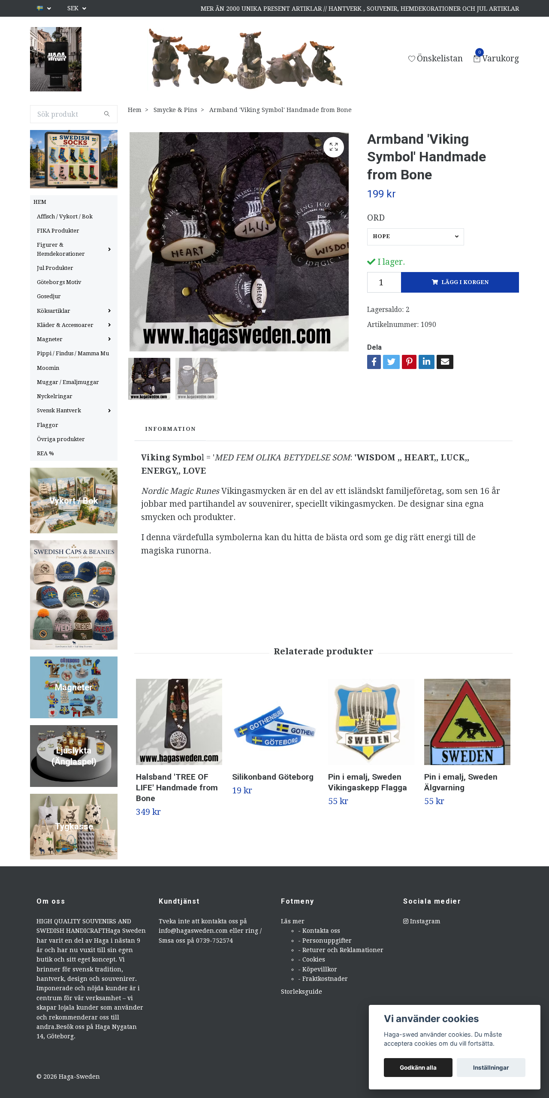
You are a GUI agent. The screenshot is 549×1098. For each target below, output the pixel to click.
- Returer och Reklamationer (340, 950)
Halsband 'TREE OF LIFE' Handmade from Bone (177, 787)
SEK (73, 8)
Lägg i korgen (465, 282)
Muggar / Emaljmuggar (68, 382)
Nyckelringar (54, 396)
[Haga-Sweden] (55, 59)
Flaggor (47, 425)
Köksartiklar (53, 311)
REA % (45, 453)
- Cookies (311, 959)
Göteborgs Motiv (59, 282)
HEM (39, 202)
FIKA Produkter (58, 230)
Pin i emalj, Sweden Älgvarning (461, 782)
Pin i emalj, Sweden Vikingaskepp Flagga (367, 782)
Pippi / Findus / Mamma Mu (73, 353)
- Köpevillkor (317, 969)
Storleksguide (301, 991)
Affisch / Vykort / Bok (65, 216)
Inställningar (491, 1067)
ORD (376, 218)
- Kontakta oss (319, 930)
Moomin (48, 368)
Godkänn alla (418, 1067)
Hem (135, 109)
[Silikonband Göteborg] (275, 722)
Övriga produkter (61, 439)
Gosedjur (49, 296)
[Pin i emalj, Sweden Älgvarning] (467, 722)
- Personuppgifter (325, 940)
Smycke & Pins (175, 109)
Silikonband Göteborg (273, 777)
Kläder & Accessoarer (65, 325)
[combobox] (415, 236)
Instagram (424, 921)
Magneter (50, 339)
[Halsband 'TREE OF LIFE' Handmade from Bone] (179, 722)
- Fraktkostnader (323, 978)
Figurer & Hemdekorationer (61, 249)
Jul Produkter (55, 268)
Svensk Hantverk (59, 410)
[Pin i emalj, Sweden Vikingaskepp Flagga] (371, 722)
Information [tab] (170, 429)
